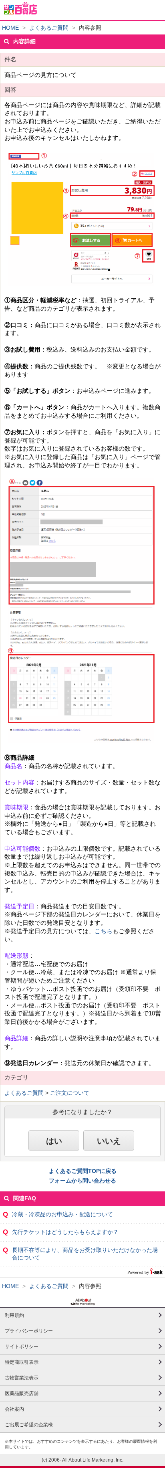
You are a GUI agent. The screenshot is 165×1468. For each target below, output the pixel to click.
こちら (104, 931)
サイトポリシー (21, 1346)
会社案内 (14, 1409)
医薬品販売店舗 (21, 1393)
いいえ (109, 1140)
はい (54, 1140)
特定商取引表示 (21, 1362)
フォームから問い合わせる (82, 1180)
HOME (10, 27)
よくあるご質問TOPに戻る (83, 1171)
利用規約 (14, 1315)
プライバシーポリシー (29, 1331)
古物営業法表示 (21, 1378)
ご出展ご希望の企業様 (29, 1425)
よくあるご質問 (48, 27)
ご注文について (69, 1093)
